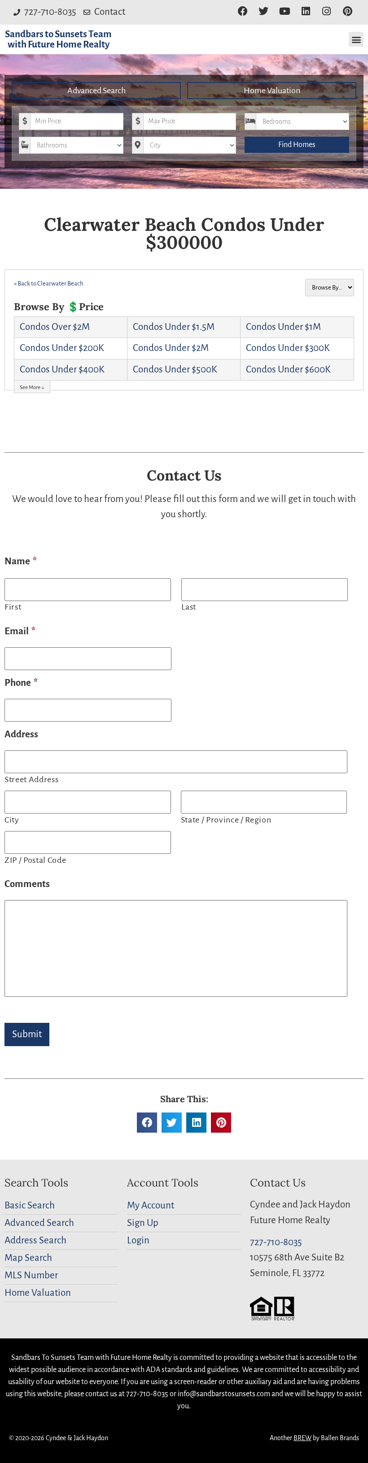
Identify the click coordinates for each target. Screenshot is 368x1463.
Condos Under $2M (171, 348)
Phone (21, 683)
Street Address (31, 779)
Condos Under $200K (62, 348)
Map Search (28, 1258)
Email (19, 631)
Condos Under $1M (283, 327)
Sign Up (142, 1223)
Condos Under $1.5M (174, 327)
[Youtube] (285, 11)
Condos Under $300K (288, 348)
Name (20, 561)
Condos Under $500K (175, 369)
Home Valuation (272, 90)
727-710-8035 (276, 1242)
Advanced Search (96, 90)
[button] (356, 39)
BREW (302, 1437)
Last (188, 606)
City (11, 819)
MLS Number (31, 1275)
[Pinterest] (348, 11)
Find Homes (296, 145)
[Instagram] (326, 11)
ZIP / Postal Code (35, 860)
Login (138, 1240)
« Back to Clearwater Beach (48, 283)
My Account (150, 1205)
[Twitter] (264, 11)
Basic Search (29, 1205)
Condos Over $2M (55, 327)
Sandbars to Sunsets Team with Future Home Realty (58, 39)
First (12, 606)
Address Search (35, 1240)
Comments (27, 884)
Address (21, 734)
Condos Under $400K (62, 369)
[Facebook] (243, 11)
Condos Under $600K (288, 369)
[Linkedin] (306, 11)
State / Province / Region (226, 819)
